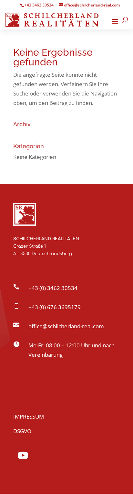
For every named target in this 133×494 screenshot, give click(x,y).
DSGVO (22, 431)
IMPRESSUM (28, 416)
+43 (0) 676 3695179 (54, 307)
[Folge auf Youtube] (23, 455)
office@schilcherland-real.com (66, 326)
